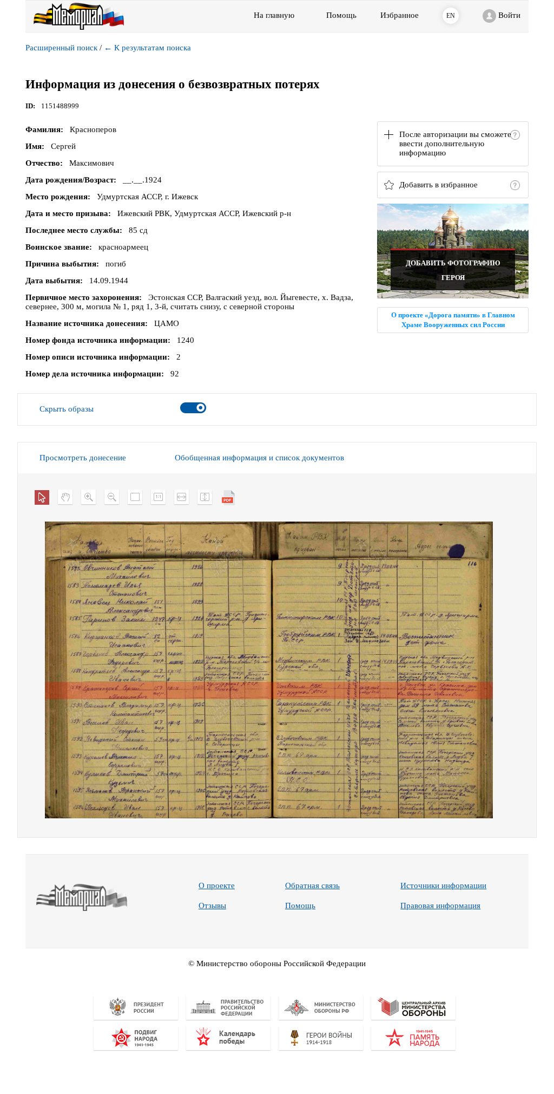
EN (450, 15)
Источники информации (443, 885)
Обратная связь (312, 885)
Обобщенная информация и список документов (259, 457)
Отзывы (212, 905)
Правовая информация (440, 905)
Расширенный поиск (61, 47)
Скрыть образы (66, 409)
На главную (274, 15)
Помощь (300, 905)
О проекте (217, 885)
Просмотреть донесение (82, 457)
